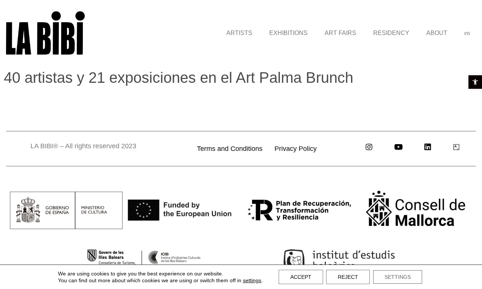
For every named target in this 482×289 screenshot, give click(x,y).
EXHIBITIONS (288, 33)
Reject (348, 277)
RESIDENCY (391, 33)
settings (252, 280)
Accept (300, 277)
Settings (397, 277)
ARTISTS (239, 33)
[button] (475, 82)
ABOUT (436, 33)
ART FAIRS (340, 33)
